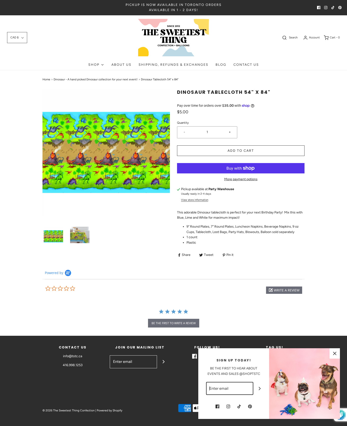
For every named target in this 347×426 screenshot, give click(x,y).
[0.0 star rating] (71, 288)
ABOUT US (121, 65)
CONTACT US (246, 65)
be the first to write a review (174, 323)
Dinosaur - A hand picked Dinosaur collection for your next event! (96, 79)
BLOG (221, 65)
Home (46, 79)
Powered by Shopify (109, 410)
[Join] (163, 361)
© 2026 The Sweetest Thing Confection (68, 410)
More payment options (241, 179)
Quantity (183, 122)
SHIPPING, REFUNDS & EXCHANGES (173, 65)
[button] (17, 37)
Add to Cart (241, 151)
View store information (194, 199)
